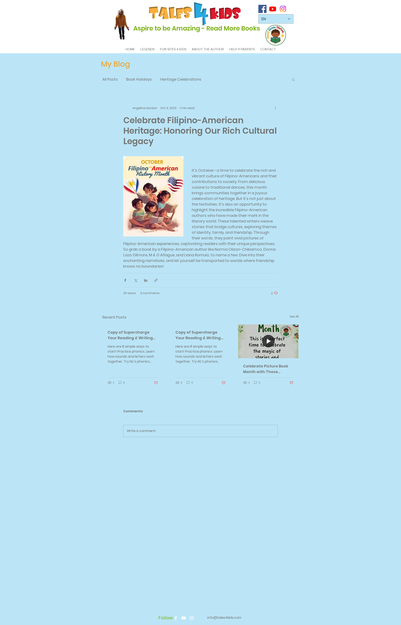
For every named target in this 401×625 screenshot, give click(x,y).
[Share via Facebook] (125, 280)
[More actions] (275, 108)
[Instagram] (283, 9)
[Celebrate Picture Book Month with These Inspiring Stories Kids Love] (268, 341)
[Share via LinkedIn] (146, 280)
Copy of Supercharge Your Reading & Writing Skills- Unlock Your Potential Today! (130, 335)
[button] (293, 79)
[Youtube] (273, 9)
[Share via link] (156, 280)
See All (294, 316)
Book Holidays (139, 79)
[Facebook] (262, 9)
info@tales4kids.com (224, 617)
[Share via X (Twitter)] (135, 280)
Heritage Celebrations (180, 79)
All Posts (110, 79)
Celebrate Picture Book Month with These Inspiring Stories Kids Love (265, 369)
